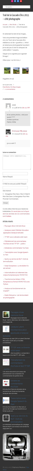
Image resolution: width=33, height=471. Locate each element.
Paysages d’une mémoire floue (15, 226)
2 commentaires (10, 89)
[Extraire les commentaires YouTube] (6, 383)
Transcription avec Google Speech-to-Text (16, 253)
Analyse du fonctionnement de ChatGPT (14, 290)
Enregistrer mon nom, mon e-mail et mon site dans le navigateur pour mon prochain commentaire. (16, 196)
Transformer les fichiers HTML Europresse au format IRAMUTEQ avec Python (16, 281)
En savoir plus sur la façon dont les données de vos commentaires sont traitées (16, 213)
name (8, 177)
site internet (7, 191)
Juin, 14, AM (26, 108)
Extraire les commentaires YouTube (16, 248)
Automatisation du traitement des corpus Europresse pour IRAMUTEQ (15, 274)
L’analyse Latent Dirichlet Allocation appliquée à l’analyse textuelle (16, 231)
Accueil (5, 24)
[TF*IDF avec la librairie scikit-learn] (6, 349)
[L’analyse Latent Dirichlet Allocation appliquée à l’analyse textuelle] (6, 329)
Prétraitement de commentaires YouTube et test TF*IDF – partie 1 (14, 242)
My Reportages (15, 87)
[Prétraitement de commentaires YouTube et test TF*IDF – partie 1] (6, 362)
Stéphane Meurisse (19, 131)
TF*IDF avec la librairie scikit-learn (16, 237)
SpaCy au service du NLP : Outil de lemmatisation (15, 260)
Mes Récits (13, 24)
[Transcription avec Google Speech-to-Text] (6, 400)
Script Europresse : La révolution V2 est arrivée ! (16, 267)
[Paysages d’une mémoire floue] (6, 314)
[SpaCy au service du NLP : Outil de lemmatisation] (6, 418)
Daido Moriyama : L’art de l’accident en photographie (15, 296)
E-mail (14, 184)
